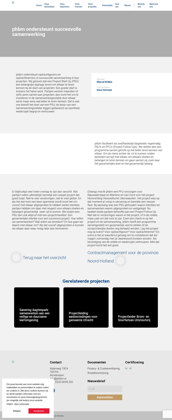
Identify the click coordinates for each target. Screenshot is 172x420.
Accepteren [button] (39, 411)
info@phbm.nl (58, 378)
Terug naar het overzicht (44, 257)
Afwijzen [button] (17, 411)
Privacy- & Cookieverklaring (103, 368)
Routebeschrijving (97, 373)
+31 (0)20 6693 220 (61, 382)
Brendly (60, 416)
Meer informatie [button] (21, 404)
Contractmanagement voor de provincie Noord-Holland (123, 257)
